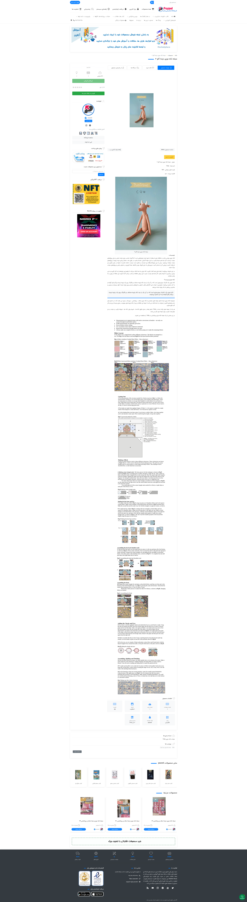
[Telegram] (90, 125)
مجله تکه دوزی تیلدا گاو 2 (165, 747)
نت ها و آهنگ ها (145, 16)
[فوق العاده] (81, 87)
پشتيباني (87, 9)
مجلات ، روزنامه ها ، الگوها (102, 16)
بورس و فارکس (133, 16)
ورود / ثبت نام (75, 2)
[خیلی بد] (73, 87)
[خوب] (79, 87)
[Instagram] (86, 125)
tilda (173, 747)
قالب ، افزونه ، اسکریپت (161, 16)
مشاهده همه (77, 751)
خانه (172, 16)
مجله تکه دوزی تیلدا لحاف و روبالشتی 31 (164, 821)
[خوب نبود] (75, 87)
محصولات (170, 55)
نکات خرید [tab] (149, 68)
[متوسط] (77, 87)
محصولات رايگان (120, 20)
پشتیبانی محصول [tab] (116, 68)
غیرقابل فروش (88, 81)
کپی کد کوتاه (88, 142)
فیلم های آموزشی (170, 20)
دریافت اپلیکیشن (118, 9)
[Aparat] (167, 888)
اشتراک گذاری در (114, 150)
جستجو (101, 174)
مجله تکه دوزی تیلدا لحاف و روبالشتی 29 (91, 821)
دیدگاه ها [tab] (133, 68)
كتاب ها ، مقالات (119, 16)
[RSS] (147, 888)
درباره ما (138, 20)
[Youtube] (152, 888)
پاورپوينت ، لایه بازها (84, 16)
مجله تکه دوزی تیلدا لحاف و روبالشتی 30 (127, 821)
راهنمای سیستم (102, 9)
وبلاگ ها (158, 20)
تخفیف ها (75, 9)
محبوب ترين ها (148, 20)
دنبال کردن (88, 121)
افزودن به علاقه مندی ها (88, 93)
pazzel (90, 118)
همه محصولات (146, 9)
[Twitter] (172, 888)
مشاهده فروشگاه (88, 138)
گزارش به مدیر (169, 157)
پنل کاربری (132, 9)
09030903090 (78, 20)
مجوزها (131, 20)
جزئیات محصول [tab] (165, 68)
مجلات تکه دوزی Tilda (169, 739)
